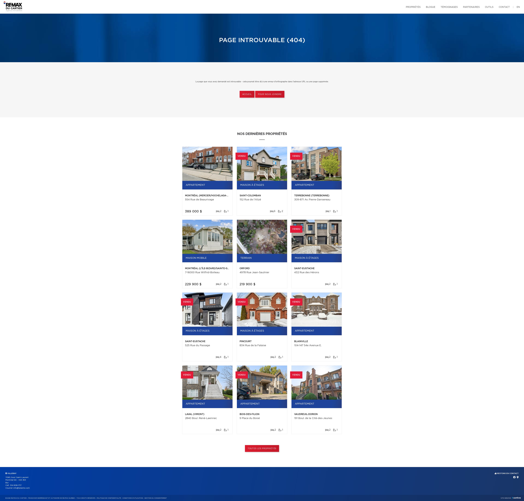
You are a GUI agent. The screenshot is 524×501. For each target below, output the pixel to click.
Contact (504, 7)
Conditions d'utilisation (132, 498)
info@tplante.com (21, 488)
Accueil (247, 94)
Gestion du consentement (155, 498)
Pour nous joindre (270, 94)
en (518, 7)
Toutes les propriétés (262, 449)
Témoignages (449, 7)
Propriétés (413, 7)
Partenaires (471, 7)
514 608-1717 (16, 485)
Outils (489, 7)
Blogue (430, 7)
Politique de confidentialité (109, 498)
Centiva (516, 498)
